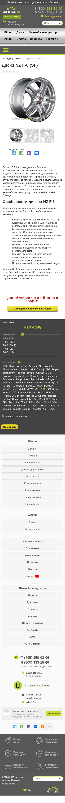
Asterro (24, 369)
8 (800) (48, 8)
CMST (49, 372)
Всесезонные (32, 462)
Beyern (56, 369)
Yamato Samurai (22, 408)
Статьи (32, 569)
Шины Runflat (32, 504)
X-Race (32, 405)
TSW (31, 402)
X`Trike (42, 405)
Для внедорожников (32, 469)
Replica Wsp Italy (21, 399)
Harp (19, 379)
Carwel (40, 372)
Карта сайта (8, 783)
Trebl (24, 402)
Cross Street (21, 376)
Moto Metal (18, 389)
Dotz (42, 376)
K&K (5, 382)
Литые (32, 522)
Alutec (6, 369)
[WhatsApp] (21, 153)
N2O (37, 389)
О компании (32, 643)
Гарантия (32, 616)
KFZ (11, 382)
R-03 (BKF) (9, 348)
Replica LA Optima (36, 395)
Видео (30, 576)
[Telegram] (14, 153)
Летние (32, 448)
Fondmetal (8, 379)
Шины (8, 32)
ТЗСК (51, 408)
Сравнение (32, 548)
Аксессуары (32, 555)
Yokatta (37, 408)
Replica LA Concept (13, 395)
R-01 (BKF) (9, 341)
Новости (32, 562)
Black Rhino (9, 372)
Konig (30, 382)
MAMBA (48, 385)
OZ (14, 392)
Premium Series (27, 392)
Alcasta (49, 366)
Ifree (26, 379)
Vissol (47, 402)
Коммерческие (32, 483)
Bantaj (40, 369)
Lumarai (30, 385)
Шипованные (32, 490)
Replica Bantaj (45, 392)
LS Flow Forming (44, 382)
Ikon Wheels (37, 379)
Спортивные (32, 476)
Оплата (21, 38)
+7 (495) (34, 657)
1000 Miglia (9, 366)
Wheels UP (20, 405)
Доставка (36, 38)
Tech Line (14, 402)
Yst (44, 408)
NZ (44, 389)
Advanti (33, 366)
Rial (35, 399)
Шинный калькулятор (42, 32)
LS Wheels (18, 385)
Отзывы (33, 609)
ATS (32, 369)
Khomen (20, 382)
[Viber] (29, 153)
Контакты (52, 38)
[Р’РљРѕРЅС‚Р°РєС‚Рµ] (36, 153)
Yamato (7, 408)
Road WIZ (44, 399)
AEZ (41, 366)
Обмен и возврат (32, 623)
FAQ (32, 636)
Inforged (50, 379)
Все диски (9, 426)
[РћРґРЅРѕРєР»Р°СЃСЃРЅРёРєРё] (43, 727)
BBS (48, 369)
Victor (39, 402)
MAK (39, 385)
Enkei (50, 376)
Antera (15, 369)
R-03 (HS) (8, 352)
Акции (8, 38)
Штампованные (32, 529)
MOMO (7, 389)
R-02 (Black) (9, 345)
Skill (5, 402)
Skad (55, 399)
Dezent (34, 376)
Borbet (21, 372)
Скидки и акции (32, 541)
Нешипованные (32, 497)
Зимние (32, 455)
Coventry (7, 376)
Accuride (22, 366)
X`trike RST (54, 405)
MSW (30, 389)
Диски (20, 32)
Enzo (57, 376)
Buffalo (30, 372)
